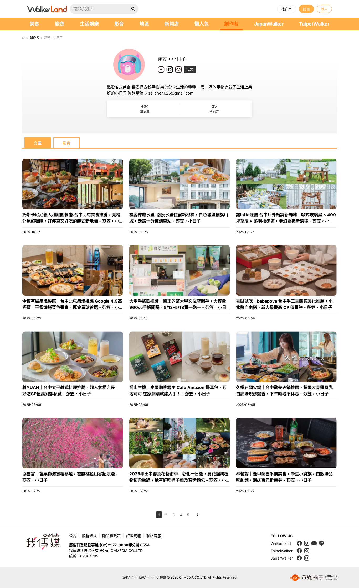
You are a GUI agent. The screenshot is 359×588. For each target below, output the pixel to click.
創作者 (231, 24)
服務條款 (89, 535)
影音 (119, 24)
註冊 (306, 9)
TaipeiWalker (314, 24)
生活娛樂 (89, 24)
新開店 (172, 24)
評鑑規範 (133, 535)
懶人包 (201, 24)
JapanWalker (269, 24)
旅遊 (59, 24)
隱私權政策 (111, 535)
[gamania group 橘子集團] (313, 577)
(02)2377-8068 (114, 545)
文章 (38, 143)
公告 (72, 535)
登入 (324, 9)
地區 (144, 24)
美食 (34, 24)
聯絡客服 (153, 535)
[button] (286, 9)
